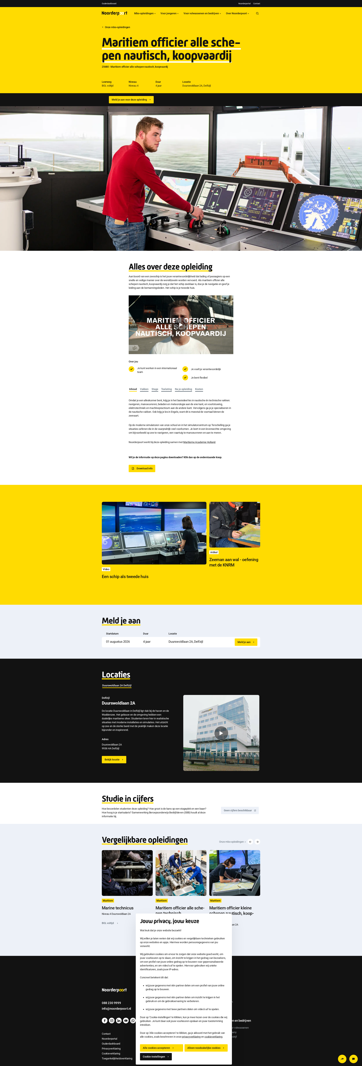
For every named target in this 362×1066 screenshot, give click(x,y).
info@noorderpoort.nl (116, 1008)
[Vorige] (250, 841)
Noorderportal (244, 3)
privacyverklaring (191, 1036)
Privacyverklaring (111, 1048)
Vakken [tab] (144, 389)
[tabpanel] (181, 418)
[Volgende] (257, 841)
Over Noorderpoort (236, 13)
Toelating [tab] (166, 389)
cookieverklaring (213, 1036)
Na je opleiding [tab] (183, 389)
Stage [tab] (155, 389)
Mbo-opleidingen (144, 13)
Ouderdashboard (109, 3)
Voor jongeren (168, 13)
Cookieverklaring (111, 1053)
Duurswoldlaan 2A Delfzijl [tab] (117, 685)
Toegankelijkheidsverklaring (117, 1058)
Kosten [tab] (199, 389)
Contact (256, 3)
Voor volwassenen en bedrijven (201, 13)
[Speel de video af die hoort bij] (181, 324)
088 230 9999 (111, 1003)
